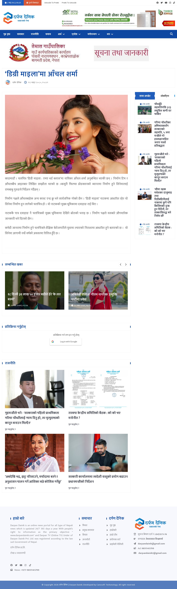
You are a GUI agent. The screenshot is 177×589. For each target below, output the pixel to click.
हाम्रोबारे (113, 530)
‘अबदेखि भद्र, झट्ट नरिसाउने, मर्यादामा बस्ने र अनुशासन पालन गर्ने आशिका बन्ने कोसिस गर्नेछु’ (33, 479)
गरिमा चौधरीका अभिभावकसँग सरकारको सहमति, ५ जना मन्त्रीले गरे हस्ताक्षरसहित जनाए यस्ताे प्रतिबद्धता (162, 134)
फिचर (84, 525)
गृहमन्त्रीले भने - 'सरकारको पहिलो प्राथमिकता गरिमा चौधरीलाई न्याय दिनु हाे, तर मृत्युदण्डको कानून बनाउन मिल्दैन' (32, 417)
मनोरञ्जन (92, 34)
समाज (48, 34)
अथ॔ (60, 34)
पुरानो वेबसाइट (34, 2)
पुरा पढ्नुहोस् (10, 429)
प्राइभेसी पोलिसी (116, 544)
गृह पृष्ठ (6, 34)
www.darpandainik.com (22, 535)
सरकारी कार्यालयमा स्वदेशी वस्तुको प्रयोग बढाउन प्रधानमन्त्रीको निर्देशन (98, 479)
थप (108, 34)
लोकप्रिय (165, 95)
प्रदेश (74, 34)
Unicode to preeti (51, 2)
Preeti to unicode (69, 2)
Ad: (146, 548)
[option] (34, 290)
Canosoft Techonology (107, 584)
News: (27, 570)
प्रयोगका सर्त (115, 539)
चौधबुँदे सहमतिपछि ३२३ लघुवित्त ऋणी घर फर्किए (162, 109)
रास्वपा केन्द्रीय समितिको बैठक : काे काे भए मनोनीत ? (94, 415)
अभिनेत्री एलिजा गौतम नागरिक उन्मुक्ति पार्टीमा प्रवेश (31, 297)
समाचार (20, 34)
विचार (84, 534)
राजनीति (35, 34)
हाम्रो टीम (113, 534)
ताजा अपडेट (145, 95)
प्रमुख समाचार (88, 530)
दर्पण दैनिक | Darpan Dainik (70, 584)
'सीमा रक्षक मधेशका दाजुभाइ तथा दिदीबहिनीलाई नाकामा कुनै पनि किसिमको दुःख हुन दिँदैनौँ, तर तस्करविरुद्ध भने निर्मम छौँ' (163, 203)
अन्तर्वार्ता (86, 539)
